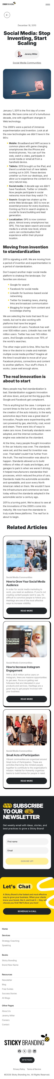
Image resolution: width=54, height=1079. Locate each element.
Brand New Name (10, 965)
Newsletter (7, 980)
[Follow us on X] (24, 1051)
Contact (5, 1024)
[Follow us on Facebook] (19, 1051)
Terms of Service (34, 1069)
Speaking (6, 945)
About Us (6, 1011)
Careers (5, 1020)
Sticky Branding (9, 960)
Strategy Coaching (10, 941)
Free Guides (7, 989)
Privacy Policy (19, 1069)
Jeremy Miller (8, 1015)
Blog (4, 984)
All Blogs (6, 998)
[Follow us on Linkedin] (35, 1051)
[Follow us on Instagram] (30, 1051)
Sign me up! (27, 861)
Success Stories (9, 993)
